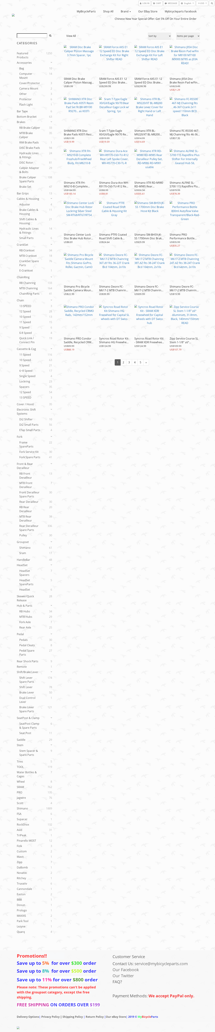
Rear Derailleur (28, 502)
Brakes (21, 122)
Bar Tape (22, 111)
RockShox (23, 824)
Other (23, 94)
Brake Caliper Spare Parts (27, 179)
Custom (22, 851)
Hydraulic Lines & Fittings (29, 155)
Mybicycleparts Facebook (181, 11)
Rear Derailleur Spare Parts (28, 528)
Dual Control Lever (27, 700)
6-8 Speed (25, 333)
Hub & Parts (24, 606)
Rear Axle (25, 627)
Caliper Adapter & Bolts (29, 170)
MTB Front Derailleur (25, 485)
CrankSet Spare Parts (29, 263)
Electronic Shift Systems (26, 411)
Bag (21, 68)
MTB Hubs (25, 617)
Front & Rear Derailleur (25, 466)
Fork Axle (25, 622)
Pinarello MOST (26, 840)
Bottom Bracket (27, 116)
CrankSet (22, 245)
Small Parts (26, 238)
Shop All (108, 11)
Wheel (21, 781)
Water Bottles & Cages (27, 774)
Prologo (22, 910)
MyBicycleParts (86, 11)
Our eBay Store (147, 11)
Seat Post (25, 733)
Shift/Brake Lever (27, 672)
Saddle (21, 740)
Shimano (25, 548)
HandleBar (23, 560)
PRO (19, 792)
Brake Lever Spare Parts (26, 709)
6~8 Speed (25, 371)
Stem (20, 745)
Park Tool (22, 921)
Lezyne (21, 926)
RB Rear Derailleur (25, 509)
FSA (19, 814)
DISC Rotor (26, 162)
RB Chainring (27, 283)
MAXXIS (21, 916)
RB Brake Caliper (29, 128)
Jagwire (21, 798)
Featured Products (22, 55)
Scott (20, 803)
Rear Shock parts (27, 661)
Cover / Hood (25, 404)
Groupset (23, 542)
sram (22, 553)
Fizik (19, 846)
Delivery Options (28, 1017)
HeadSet (22, 565)
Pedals (23, 640)
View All (71, 36)
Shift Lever (26, 687)
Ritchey (21, 878)
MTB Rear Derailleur (25, 518)
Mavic (20, 857)
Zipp (19, 862)
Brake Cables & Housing (28, 212)
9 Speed (24, 327)
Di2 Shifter (26, 419)
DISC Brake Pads (29, 148)
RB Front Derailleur (25, 475)
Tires (20, 761)
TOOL (20, 767)
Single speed (27, 376)
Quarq (21, 932)
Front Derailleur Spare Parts (29, 494)
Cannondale (24, 889)
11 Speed (25, 322)
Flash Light (26, 104)
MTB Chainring (28, 288)
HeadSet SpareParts (26, 582)
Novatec (22, 873)
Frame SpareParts (26, 444)
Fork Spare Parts (29, 457)
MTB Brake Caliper (26, 135)
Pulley (23, 535)
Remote (22, 667)
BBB (19, 899)
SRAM (20, 787)
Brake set (25, 187)
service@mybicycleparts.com (161, 963)
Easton (21, 894)
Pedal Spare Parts (26, 652)
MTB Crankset (28, 256)
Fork (19, 437)
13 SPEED (25, 306)
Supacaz (22, 819)
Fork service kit (29, 452)
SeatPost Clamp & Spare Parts (29, 726)
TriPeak (21, 835)
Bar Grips (23, 193)
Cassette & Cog (26, 349)
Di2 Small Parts (28, 425)
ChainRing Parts (29, 293)
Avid (19, 830)
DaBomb (22, 867)
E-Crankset (26, 270)
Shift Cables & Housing (28, 221)
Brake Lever (26, 692)
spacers (24, 387)
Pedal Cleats (27, 645)
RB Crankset (27, 250)
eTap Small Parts (29, 430)
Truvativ (22, 883)
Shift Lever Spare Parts (26, 680)
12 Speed (25, 311)
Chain (20, 300)
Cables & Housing (28, 199)
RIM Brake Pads (29, 142)
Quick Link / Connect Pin (27, 340)
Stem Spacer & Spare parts (28, 753)
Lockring (24, 381)
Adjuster (24, 204)
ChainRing (23, 277)
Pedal (20, 634)
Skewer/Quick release (25, 598)
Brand (125, 11)
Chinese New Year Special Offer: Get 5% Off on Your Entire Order (156, 19)
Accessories (24, 63)
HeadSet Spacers (24, 573)
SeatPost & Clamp (28, 718)
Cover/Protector (29, 83)
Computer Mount (25, 76)
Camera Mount (28, 88)
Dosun (21, 905)
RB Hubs (24, 611)
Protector (25, 99)
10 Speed (25, 317)
